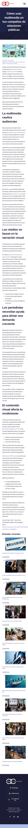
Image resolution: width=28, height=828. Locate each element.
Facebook (9, 71)
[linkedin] (17, 816)
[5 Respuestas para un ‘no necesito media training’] (15, 606)
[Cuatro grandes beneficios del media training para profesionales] (15, 700)
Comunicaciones (11, 62)
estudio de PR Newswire (11, 456)
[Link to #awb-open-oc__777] (24, 4)
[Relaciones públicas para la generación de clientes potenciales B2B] (15, 583)
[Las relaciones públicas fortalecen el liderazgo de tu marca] (15, 561)
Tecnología (14, 63)
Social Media (9, 63)
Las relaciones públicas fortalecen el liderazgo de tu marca (13, 575)
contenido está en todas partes (16, 132)
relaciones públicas (16, 69)
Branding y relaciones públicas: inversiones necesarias (13, 553)
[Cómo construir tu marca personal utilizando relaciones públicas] (15, 723)
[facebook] (10, 816)
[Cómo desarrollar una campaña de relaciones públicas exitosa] (15, 652)
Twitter (15, 71)
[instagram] (14, 816)
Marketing (17, 62)
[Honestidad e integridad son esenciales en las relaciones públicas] (15, 629)
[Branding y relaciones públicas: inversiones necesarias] (15, 538)
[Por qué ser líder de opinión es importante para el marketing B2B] (15, 676)
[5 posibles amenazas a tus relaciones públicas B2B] (15, 747)
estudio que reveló (17, 194)
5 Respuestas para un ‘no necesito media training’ (12, 621)
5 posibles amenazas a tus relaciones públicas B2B (12, 761)
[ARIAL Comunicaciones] (7, 1)
